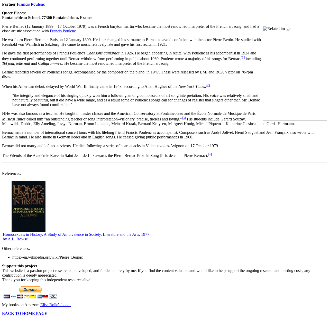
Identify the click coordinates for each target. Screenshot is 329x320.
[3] (184, 118)
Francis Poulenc (31, 4)
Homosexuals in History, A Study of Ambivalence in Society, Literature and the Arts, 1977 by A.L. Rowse (76, 236)
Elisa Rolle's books (55, 305)
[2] (208, 85)
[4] (210, 154)
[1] (243, 57)
